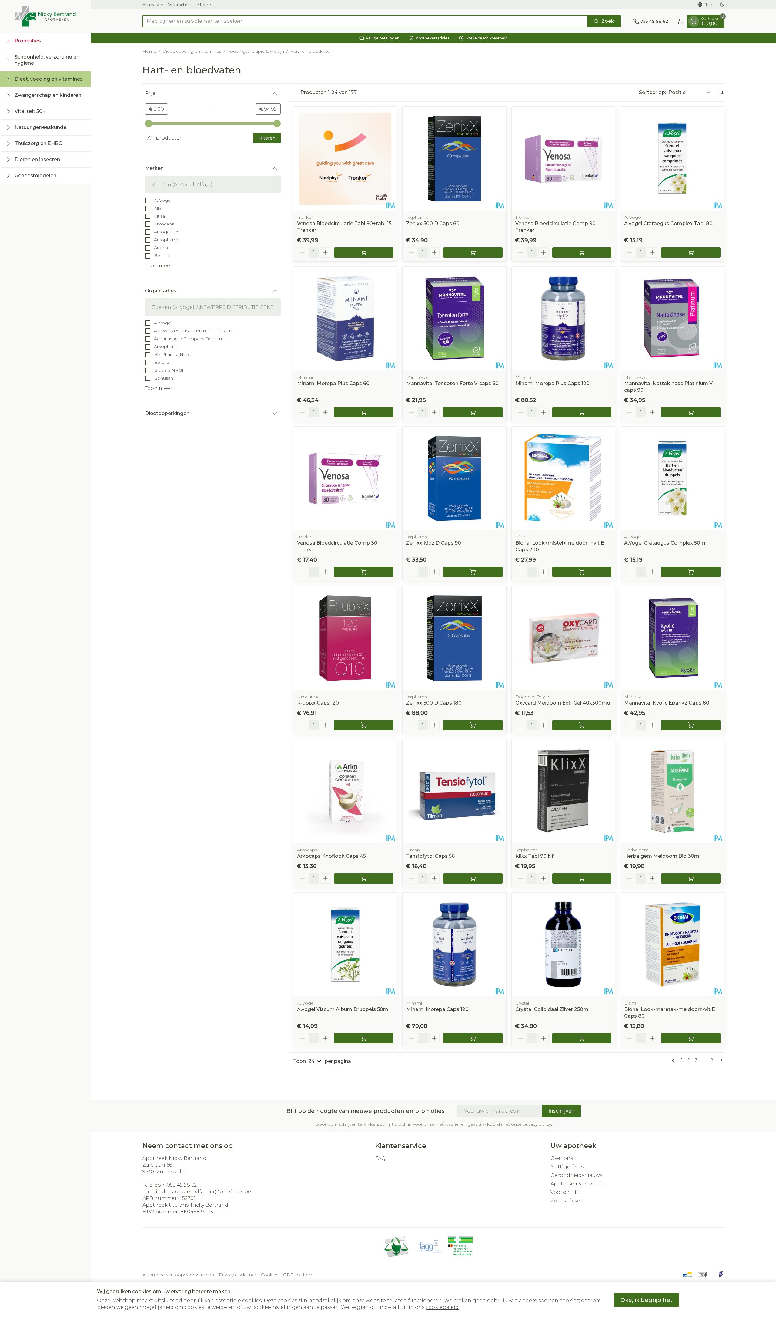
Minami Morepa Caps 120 (437, 1009)
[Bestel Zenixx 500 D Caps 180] (473, 725)
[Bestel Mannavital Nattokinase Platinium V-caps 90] (691, 412)
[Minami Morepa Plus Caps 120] (563, 318)
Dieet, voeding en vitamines (191, 51)
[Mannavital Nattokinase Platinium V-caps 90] (672, 318)
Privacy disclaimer (237, 1274)
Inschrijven (561, 1111)
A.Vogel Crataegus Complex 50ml (665, 543)
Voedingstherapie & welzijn (255, 51)
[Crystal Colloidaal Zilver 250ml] (563, 944)
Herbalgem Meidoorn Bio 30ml (662, 856)
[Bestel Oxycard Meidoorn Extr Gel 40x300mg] (582, 725)
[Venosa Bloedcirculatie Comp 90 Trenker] (563, 159)
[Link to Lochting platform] (720, 1274)
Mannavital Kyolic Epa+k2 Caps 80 (666, 703)
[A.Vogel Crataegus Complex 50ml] (672, 478)
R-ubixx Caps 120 (318, 703)
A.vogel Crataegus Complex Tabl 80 (668, 223)
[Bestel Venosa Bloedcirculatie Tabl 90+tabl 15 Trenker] (363, 252)
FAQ (380, 1158)
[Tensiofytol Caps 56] (454, 791)
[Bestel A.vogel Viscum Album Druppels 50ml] (363, 1038)
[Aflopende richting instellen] (720, 92)
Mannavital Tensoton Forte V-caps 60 (452, 383)
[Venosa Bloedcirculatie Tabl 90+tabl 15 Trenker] (345, 159)
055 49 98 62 (182, 1185)
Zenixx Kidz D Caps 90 (433, 543)
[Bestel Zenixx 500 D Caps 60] (473, 252)
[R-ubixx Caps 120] (345, 638)
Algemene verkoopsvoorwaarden (178, 1274)
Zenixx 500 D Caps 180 (434, 703)
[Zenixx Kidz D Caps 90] (454, 478)
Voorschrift (179, 4)
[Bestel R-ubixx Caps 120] (363, 725)
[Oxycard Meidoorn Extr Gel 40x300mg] (563, 638)
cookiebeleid (442, 1307)
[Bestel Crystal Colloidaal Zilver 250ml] (582, 1038)
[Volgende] (720, 1060)
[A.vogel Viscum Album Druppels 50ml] (345, 944)
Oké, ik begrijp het (646, 1300)
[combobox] (365, 21)
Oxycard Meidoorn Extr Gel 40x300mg (562, 703)
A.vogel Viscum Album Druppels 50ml (343, 1009)
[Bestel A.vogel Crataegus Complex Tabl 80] (691, 252)
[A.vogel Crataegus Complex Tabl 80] (672, 159)
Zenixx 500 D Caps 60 (433, 223)
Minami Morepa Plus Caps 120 (552, 383)
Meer (202, 4)
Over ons (561, 1158)
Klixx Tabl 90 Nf (534, 856)
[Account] (680, 21)
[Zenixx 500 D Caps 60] (454, 159)
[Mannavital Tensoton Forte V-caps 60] (454, 318)
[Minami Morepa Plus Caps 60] (345, 318)
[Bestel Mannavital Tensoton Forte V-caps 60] (473, 412)
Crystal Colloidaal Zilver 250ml (552, 1009)
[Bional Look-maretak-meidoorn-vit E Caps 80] (672, 944)
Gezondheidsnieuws (576, 1175)
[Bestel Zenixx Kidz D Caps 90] (473, 572)
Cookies (269, 1274)
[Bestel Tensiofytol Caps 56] (473, 878)
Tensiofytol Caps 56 (430, 856)
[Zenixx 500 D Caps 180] (454, 638)
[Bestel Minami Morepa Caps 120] (473, 1038)
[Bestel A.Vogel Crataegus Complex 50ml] (691, 572)
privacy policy (537, 1124)
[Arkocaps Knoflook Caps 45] (345, 791)
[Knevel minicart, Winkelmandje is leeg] (693, 21)
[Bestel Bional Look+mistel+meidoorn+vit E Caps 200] (582, 572)
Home (149, 51)
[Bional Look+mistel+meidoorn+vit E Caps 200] (563, 478)
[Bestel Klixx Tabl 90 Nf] (582, 878)
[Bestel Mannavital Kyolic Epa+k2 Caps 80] (691, 725)
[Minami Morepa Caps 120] (454, 944)
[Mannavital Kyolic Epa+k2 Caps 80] (672, 638)
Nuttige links (567, 1167)
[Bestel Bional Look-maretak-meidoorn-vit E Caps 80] (691, 1038)
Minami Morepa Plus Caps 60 (333, 383)
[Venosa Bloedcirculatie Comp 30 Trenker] (345, 478)
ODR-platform (298, 1274)
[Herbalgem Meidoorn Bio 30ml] (672, 791)
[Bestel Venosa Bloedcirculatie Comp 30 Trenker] (363, 572)
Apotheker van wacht (577, 1184)
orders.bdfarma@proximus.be (213, 1192)
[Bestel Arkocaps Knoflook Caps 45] (363, 878)
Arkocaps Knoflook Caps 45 (331, 856)
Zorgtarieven (567, 1201)
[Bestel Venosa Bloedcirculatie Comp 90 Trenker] (582, 252)
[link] (674, 1060)
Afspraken (152, 4)
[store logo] (45, 16)
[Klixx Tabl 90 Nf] (563, 791)
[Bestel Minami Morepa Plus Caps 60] (363, 412)
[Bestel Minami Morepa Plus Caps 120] (582, 412)
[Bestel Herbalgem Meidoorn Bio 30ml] (691, 878)
